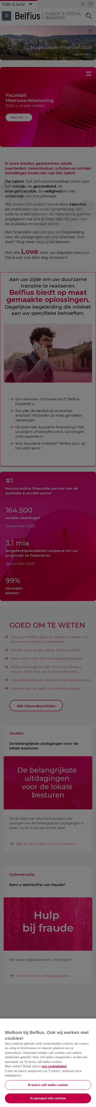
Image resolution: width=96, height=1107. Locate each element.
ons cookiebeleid (54, 1066)
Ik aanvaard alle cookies (48, 1098)
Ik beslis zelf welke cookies (48, 1085)
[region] (48, 1063)
